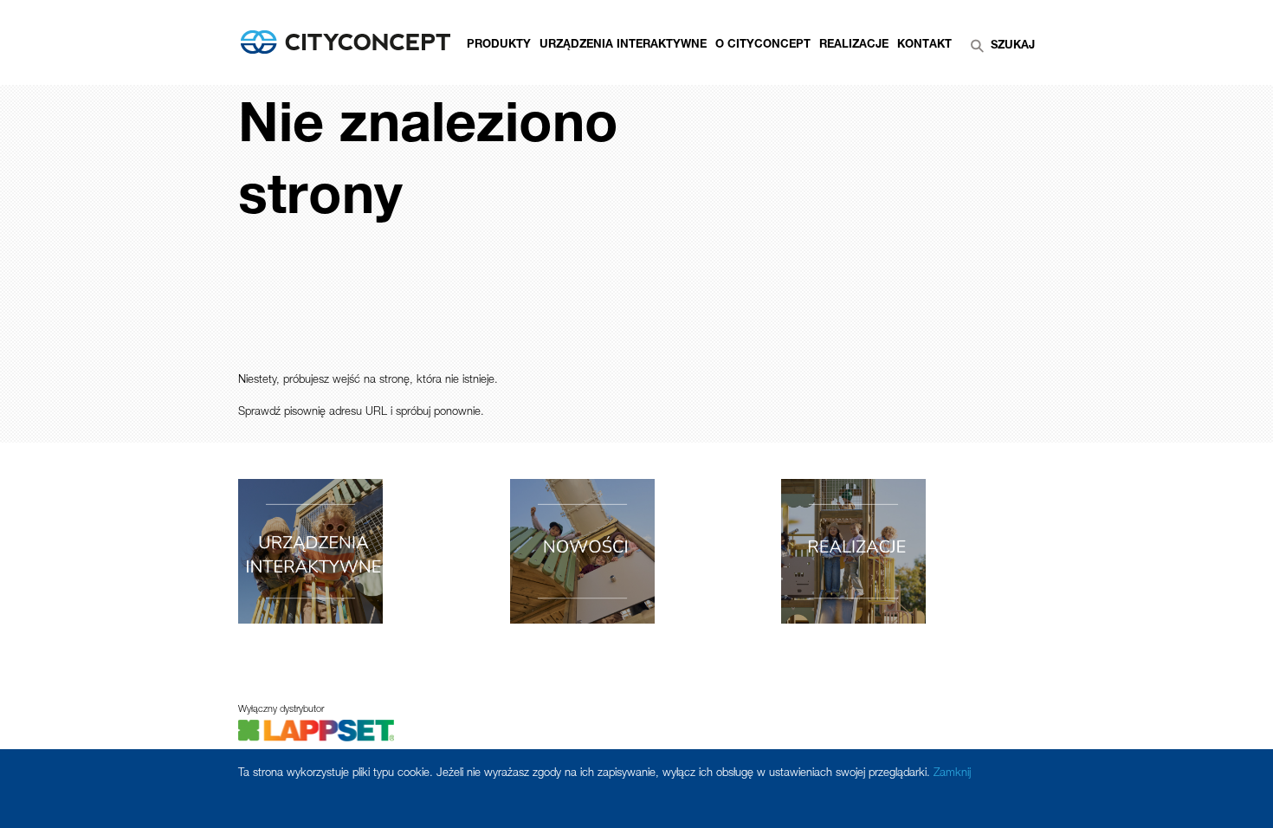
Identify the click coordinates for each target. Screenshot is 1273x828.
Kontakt (924, 45)
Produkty (499, 45)
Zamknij (952, 773)
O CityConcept (763, 45)
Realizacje (854, 45)
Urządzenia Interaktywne (623, 45)
